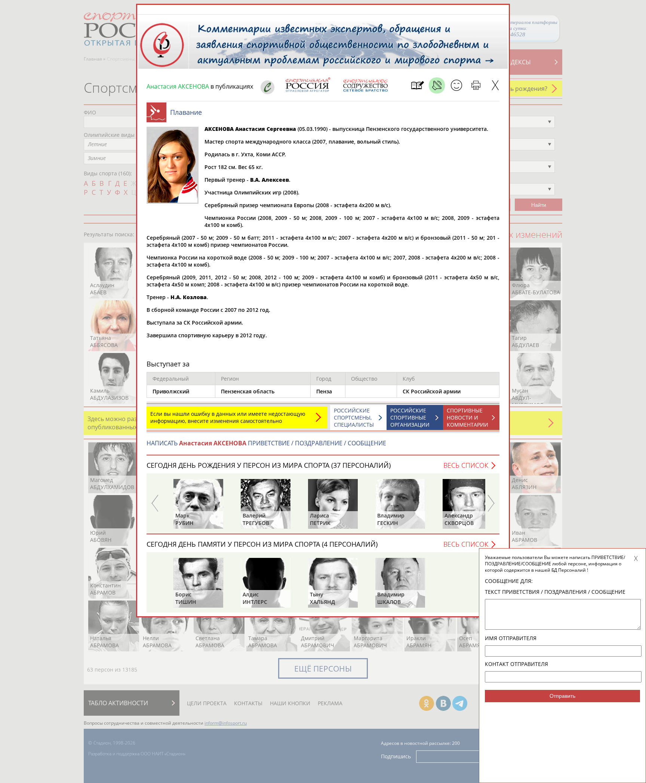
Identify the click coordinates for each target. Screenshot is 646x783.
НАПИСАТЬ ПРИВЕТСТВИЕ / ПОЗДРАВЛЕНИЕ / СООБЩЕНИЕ (266, 443)
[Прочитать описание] (437, 85)
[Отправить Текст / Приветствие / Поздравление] (456, 85)
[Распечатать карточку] (476, 85)
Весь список (465, 465)
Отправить (562, 696)
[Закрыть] (495, 85)
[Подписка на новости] (417, 85)
